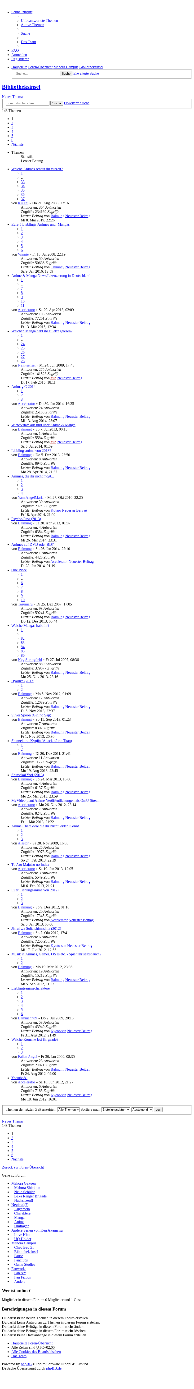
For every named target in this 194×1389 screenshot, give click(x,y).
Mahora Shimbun (27, 1188)
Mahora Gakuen (23, 1183)
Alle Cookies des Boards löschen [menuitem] (36, 1352)
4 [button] (12, 131)
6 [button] (12, 140)
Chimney (57, 267)
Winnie (23, 254)
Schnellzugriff (21, 12)
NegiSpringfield (30, 660)
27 (23, 357)
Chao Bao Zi (24, 1247)
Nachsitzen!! (23, 1200)
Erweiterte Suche (86, 73)
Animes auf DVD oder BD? (32, 544)
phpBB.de (54, 1368)
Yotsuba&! (19, 1078)
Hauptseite (19, 1343)
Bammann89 (27, 1018)
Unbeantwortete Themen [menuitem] (39, 20)
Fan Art (20, 1273)
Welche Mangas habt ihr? (30, 625)
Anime (19, 1222)
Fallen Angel (27, 1056)
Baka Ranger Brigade (30, 1196)
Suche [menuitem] (25, 33)
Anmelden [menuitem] (19, 55)
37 (23, 199)
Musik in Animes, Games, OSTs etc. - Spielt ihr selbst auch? (56, 954)
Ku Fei (23, 203)
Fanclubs (21, 1260)
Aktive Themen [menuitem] (32, 25)
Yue (53, 378)
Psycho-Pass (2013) (26, 519)
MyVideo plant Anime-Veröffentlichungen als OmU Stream (55, 800)
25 (23, 348)
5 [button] (12, 136)
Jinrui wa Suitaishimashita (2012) (36, 928)
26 (23, 352)
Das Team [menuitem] (28, 42)
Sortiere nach (91, 1109)
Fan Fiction (22, 1277)
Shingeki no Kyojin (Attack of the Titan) (41, 741)
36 (23, 195)
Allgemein (22, 1209)
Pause (18, 1256)
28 (23, 361)
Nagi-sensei (26, 365)
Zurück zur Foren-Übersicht (23, 1167)
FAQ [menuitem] (15, 50)
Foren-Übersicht (40, 1343)
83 (23, 643)
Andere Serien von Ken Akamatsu (37, 1230)
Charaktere (22, 1213)
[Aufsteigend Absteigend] (142, 1109)
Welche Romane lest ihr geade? (34, 1039)
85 (23, 651)
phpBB (26, 1364)
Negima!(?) (19, 1205)
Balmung (57, 216)
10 (23, 301)
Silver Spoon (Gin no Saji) (31, 715)
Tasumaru (25, 604)
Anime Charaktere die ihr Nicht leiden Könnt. (45, 826)
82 (23, 638)
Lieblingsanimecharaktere (30, 988)
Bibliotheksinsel (21, 87)
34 (23, 186)
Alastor (23, 843)
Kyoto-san (58, 946)
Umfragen (21, 1226)
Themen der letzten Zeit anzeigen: (31, 1109)
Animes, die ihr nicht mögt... (32, 476)
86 (23, 655)
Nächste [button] (17, 144)
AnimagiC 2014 (23, 387)
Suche (66, 73)
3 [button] (12, 127)
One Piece (19, 570)
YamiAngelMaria (31, 497)
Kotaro (56, 510)
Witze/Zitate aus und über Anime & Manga (43, 425)
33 (23, 182)
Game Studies (24, 1264)
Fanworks (18, 1269)
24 (23, 344)
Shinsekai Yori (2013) (27, 775)
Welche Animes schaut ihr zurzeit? (37, 169)
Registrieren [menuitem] (20, 59)
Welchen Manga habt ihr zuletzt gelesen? (41, 331)
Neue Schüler (24, 1192)
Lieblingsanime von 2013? (31, 451)
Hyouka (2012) (22, 681)
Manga (19, 1217)
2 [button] (12, 123)
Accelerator (26, 310)
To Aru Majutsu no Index (30, 864)
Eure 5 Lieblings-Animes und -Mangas (40, 224)
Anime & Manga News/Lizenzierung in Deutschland (50, 276)
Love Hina (22, 1235)
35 (23, 190)
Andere (19, 1281)
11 (22, 305)
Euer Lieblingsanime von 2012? (35, 890)
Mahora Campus (23, 1243)
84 (23, 647)
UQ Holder (22, 1239)
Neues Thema (12, 97)
